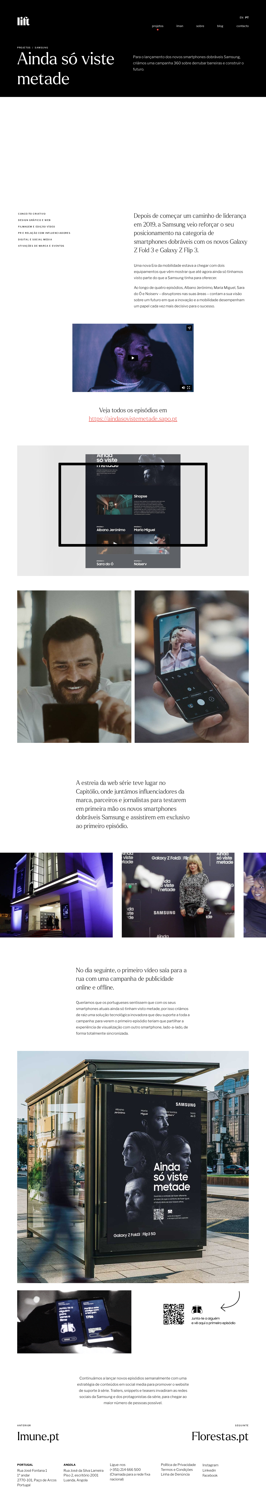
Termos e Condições (177, 1470)
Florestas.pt (220, 1437)
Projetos (24, 47)
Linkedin (209, 1470)
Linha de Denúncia (175, 1474)
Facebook (210, 1475)
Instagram (210, 1465)
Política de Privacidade (178, 1465)
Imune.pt (38, 1437)
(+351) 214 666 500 (125, 1470)
